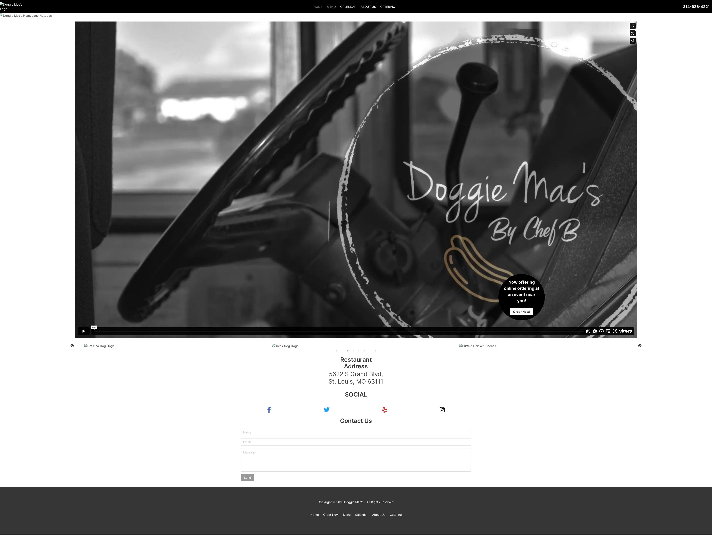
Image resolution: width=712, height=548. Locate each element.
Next (640, 346)
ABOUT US (368, 7)
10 (381, 351)
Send (247, 477)
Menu (347, 514)
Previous (72, 346)
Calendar (361, 514)
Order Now (331, 514)
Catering (396, 514)
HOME (318, 7)
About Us (378, 514)
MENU (331, 7)
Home (314, 514)
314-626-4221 (696, 6)
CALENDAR (348, 7)
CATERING (387, 7)
